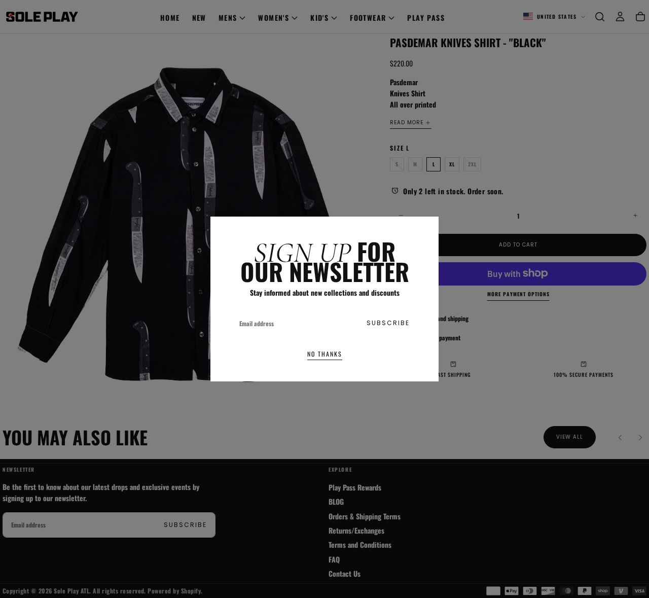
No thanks (324, 353)
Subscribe (388, 323)
